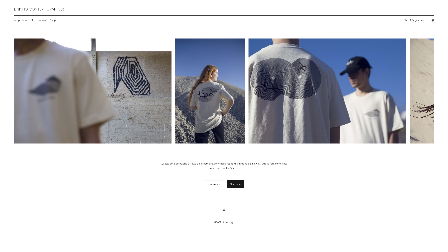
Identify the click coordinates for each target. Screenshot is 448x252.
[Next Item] (428, 91)
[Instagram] (432, 20)
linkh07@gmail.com (415, 20)
